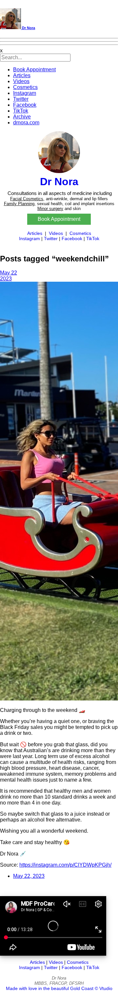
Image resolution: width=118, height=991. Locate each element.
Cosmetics (25, 87)
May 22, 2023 (29, 876)
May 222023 (8, 275)
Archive (22, 116)
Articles (21, 75)
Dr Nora (28, 28)
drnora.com (26, 122)
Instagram (24, 93)
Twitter (21, 99)
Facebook (24, 105)
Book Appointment (34, 69)
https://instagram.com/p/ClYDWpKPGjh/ (65, 865)
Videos (21, 81)
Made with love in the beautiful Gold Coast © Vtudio (59, 988)
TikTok (20, 111)
